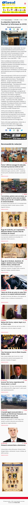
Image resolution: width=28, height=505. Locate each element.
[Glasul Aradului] (5, 3)
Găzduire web (11, 502)
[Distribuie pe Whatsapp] (14, 29)
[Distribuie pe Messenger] (10, 29)
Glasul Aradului (8, 19)
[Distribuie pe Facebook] (6, 29)
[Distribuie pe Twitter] (22, 29)
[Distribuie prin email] (18, 29)
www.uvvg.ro (16, 124)
